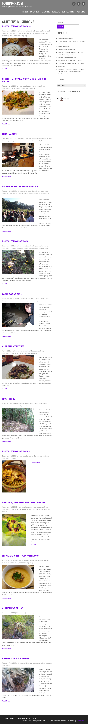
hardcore (5, 33)
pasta (13, 88)
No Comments (22, 31)
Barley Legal (34, 11)
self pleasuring (31, 88)
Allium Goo (61, 66)
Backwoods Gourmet (12, 294)
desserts (35, 507)
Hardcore (56, 11)
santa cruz (33, 141)
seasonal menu (40, 33)
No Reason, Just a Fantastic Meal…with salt (24, 502)
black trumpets (28, 403)
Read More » (6, 69)
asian (29, 86)
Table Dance (80, 11)
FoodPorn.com (12, 3)
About (28, 718)
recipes (24, 353)
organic (20, 193)
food (48, 31)
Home (6, 718)
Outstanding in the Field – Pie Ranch (20, 186)
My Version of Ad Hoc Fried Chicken (70, 60)
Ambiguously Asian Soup (66, 49)
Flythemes (80, 721)
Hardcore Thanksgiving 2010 (16, 451)
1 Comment (18, 403)
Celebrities (46, 11)
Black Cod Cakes (64, 46)
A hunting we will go (12, 608)
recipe (32, 33)
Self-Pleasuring (68, 11)
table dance (45, 193)
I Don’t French (9, 399)
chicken (37, 298)
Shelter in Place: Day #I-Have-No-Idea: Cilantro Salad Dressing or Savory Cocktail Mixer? (71, 71)
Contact (34, 718)
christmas (35, 138)
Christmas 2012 (9, 134)
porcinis (26, 33)
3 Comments (20, 507)
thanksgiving (22, 36)
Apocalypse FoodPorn (65, 38)
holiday (11, 141)
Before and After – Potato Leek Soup (20, 556)
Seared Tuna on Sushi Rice (67, 57)
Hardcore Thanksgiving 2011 (16, 241)
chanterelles (32, 31)
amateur (28, 138)
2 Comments (20, 613)
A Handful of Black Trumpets (17, 658)
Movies (11, 718)
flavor (44, 31)
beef (28, 351)
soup (11, 36)
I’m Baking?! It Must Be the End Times (71, 63)
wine (3, 196)
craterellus (40, 663)
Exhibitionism (20, 718)
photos (20, 33)
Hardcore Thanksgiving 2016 (16, 26)
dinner (39, 31)
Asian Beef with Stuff (13, 346)
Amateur (25, 11)
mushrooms (13, 33)
